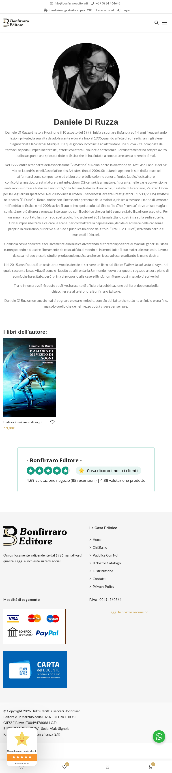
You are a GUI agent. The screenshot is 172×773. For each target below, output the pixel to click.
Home (97, 539)
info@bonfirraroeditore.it (71, 3)
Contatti (99, 579)
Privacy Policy (103, 587)
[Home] (21, 766)
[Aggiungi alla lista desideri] (53, 422)
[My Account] (107, 766)
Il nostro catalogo (107, 563)
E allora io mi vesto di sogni (22, 422)
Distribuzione (103, 571)
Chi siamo (100, 547)
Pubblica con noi (105, 555)
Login (126, 10)
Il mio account (105, 10)
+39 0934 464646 (108, 3)
